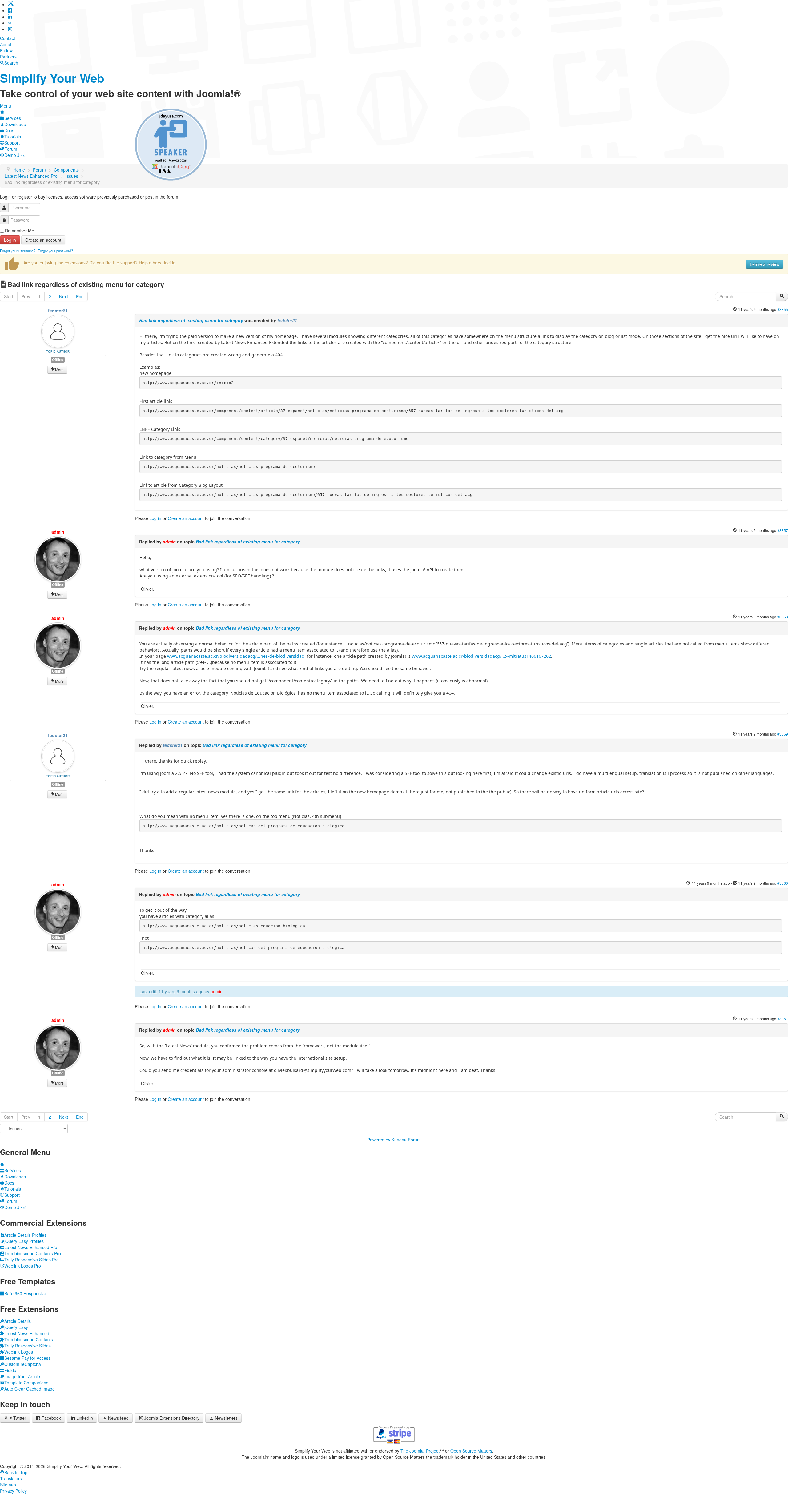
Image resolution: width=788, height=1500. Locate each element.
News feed (118, 1418)
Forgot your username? (17, 250)
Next (63, 296)
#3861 (782, 1018)
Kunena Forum (406, 1140)
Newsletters (226, 1418)
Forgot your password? (55, 250)
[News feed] (10, 23)
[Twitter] (11, 4)
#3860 (782, 883)
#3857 (782, 530)
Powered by (378, 1140)
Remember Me (19, 231)
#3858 (782, 616)
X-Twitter (17, 1418)
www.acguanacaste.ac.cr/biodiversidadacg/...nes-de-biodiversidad (235, 656)
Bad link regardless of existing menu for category (191, 320)
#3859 (782, 733)
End (80, 296)
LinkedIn (84, 1418)
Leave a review (764, 264)
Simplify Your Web (52, 77)
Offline (57, 359)
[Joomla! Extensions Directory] (10, 29)
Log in (10, 240)
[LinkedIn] (10, 17)
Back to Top (15, 1472)
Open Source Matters (471, 1451)
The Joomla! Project (420, 1451)
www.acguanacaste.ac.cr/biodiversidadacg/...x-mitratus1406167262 (481, 656)
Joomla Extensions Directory (171, 1418)
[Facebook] (10, 10)
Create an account (43, 240)
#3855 (782, 309)
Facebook (51, 1418)
